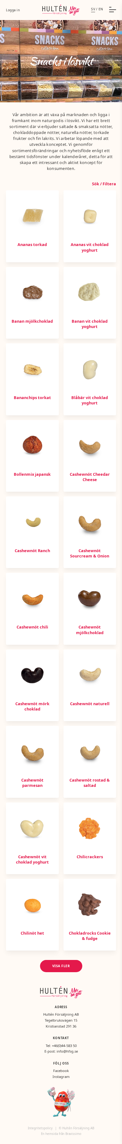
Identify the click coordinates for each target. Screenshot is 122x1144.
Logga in (13, 10)
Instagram (61, 1076)
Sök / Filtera (104, 184)
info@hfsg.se (67, 1051)
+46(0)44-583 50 (64, 1045)
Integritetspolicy (40, 1128)
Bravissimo (73, 1134)
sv (93, 9)
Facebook (61, 1070)
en (101, 9)
